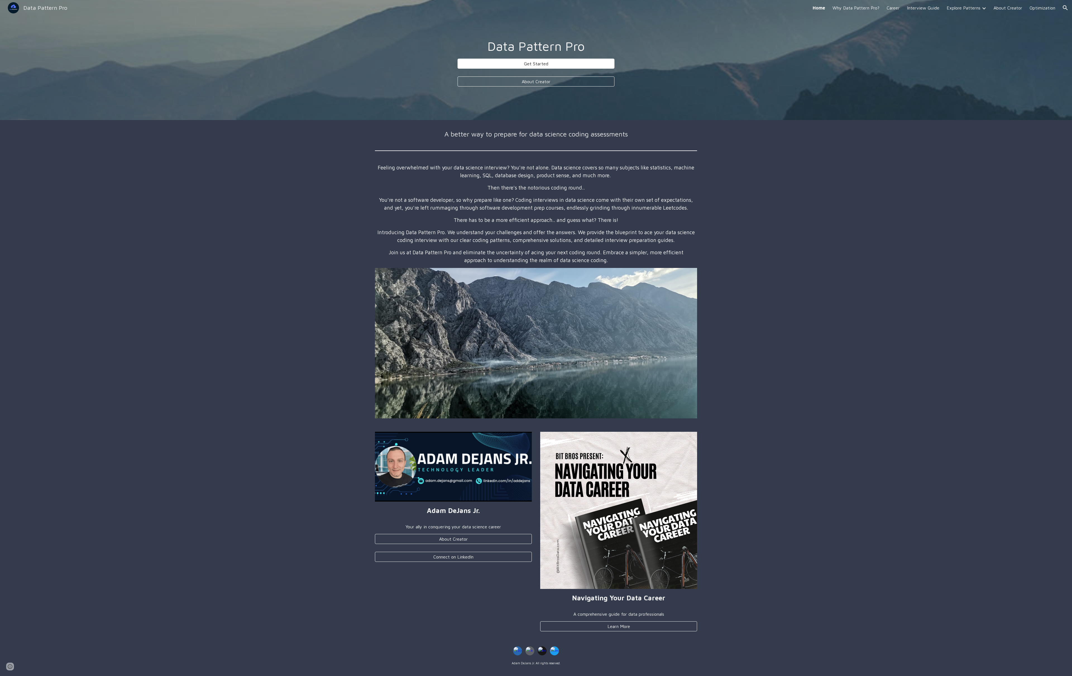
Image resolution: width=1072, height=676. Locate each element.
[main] (536, 46)
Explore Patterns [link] (963, 7)
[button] (1065, 8)
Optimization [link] (1042, 7)
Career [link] (893, 7)
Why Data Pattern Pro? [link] (855, 7)
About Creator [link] (1008, 7)
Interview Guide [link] (923, 7)
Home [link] (819, 7)
